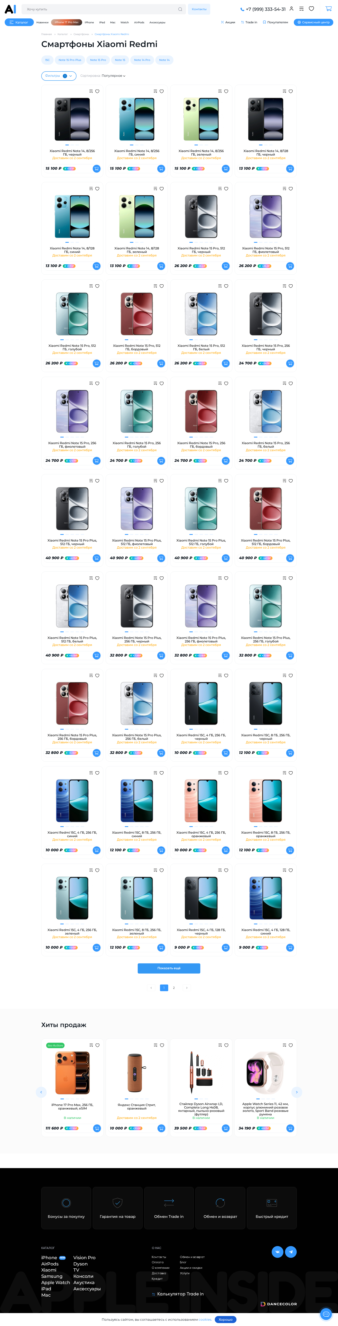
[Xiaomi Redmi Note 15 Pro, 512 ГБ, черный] (201, 219)
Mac (112, 22)
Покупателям (277, 22)
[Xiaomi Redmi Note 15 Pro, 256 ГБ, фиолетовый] (72, 414)
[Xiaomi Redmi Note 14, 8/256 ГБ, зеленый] (201, 122)
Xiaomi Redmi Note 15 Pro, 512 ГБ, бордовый (136, 347)
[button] (41, 1092)
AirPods (139, 22)
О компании (160, 1268)
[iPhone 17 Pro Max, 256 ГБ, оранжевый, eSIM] (72, 1075)
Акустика (83, 1282)
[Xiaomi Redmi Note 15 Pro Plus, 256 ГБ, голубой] (266, 608)
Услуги (185, 1273)
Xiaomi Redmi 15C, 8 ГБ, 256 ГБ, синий (136, 834)
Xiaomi (48, 1270)
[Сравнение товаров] (301, 9)
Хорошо (226, 1319)
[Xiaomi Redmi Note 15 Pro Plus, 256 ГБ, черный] (137, 608)
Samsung (52, 1276)
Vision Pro (84, 1257)
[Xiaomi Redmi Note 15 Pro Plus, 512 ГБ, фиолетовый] (137, 511)
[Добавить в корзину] (97, 1128)
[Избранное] (311, 9)
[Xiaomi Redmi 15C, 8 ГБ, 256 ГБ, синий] (137, 803)
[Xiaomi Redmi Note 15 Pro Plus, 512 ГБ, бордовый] (266, 511)
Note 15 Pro (98, 60)
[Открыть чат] (326, 1314)
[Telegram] (291, 1252)
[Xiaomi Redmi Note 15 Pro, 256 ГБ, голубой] (137, 414)
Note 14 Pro (142, 60)
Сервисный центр (316, 22)
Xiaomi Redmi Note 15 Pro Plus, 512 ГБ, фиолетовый (137, 542)
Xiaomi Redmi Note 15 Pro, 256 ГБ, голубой (137, 444)
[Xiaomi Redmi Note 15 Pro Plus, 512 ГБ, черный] (72, 511)
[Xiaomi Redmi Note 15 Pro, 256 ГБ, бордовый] (201, 414)
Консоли (83, 1276)
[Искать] (180, 9)
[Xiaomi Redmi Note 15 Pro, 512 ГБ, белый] (201, 316)
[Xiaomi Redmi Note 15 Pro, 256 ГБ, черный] (266, 316)
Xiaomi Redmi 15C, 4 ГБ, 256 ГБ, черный (201, 737)
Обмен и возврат (192, 1257)
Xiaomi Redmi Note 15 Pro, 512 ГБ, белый (201, 347)
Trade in (251, 22)
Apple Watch (55, 1282)
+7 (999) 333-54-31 (266, 9)
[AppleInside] (10, 9)
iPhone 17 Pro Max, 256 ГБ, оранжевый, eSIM (72, 1106)
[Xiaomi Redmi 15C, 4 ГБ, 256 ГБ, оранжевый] (201, 803)
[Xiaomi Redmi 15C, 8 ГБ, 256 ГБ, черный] (266, 706)
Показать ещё (169, 968)
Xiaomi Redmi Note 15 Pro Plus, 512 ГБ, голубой (201, 542)
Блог (183, 1262)
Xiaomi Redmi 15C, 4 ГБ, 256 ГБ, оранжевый (201, 834)
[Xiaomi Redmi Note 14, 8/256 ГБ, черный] (72, 122)
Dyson (80, 1264)
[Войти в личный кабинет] (291, 9)
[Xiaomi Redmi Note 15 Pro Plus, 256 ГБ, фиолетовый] (201, 608)
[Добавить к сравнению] (91, 91)
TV (76, 1270)
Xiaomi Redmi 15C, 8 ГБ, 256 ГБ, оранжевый (265, 834)
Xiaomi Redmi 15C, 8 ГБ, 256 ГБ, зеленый (136, 931)
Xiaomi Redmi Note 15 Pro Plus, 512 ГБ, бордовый (265, 542)
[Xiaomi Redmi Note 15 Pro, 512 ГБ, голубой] (72, 316)
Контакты (199, 9)
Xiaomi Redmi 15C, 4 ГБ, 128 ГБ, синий (265, 931)
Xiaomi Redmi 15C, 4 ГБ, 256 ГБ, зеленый (72, 931)
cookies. (205, 1319)
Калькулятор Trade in (180, 1294)
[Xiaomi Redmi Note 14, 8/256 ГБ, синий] (137, 122)
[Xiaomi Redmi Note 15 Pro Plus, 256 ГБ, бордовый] (72, 706)
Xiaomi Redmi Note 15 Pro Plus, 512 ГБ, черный (72, 542)
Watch (124, 22)
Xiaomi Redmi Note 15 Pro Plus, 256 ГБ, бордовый (72, 737)
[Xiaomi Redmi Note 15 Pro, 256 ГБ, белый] (266, 414)
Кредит (157, 1279)
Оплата (158, 1262)
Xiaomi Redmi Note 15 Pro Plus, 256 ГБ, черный (137, 639)
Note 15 (120, 60)
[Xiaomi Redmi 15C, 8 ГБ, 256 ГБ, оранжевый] (266, 803)
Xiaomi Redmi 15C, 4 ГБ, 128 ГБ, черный (201, 931)
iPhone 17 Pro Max (66, 22)
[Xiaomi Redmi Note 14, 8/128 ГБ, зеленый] (137, 219)
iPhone (89, 22)
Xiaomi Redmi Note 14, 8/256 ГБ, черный (72, 152)
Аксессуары (157, 22)
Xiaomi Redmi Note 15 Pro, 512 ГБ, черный (201, 250)
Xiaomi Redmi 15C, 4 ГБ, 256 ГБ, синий (72, 834)
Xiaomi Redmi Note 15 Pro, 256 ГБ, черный (266, 347)
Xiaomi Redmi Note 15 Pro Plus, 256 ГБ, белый (137, 737)
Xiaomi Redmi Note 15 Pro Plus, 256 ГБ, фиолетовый (201, 639)
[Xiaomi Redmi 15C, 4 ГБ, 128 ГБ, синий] (266, 901)
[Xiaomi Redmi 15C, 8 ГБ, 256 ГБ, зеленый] (137, 901)
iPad (102, 22)
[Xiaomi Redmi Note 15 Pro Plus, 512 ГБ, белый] (72, 608)
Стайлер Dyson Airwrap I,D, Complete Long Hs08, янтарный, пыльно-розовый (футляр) (201, 1109)
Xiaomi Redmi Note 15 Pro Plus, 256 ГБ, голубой (265, 639)
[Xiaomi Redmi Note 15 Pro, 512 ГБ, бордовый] (137, 316)
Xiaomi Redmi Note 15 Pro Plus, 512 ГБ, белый (72, 639)
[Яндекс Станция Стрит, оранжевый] (137, 1075)
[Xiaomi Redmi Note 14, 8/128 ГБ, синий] (72, 219)
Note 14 (164, 60)
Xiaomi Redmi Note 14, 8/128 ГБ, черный (266, 152)
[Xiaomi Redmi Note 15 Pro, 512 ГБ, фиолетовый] (266, 219)
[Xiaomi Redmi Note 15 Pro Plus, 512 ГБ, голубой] (201, 511)
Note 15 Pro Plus (70, 60)
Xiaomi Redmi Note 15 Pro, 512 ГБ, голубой (72, 347)
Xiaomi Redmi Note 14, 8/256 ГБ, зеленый (201, 152)
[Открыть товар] (97, 169)
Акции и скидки (191, 1268)
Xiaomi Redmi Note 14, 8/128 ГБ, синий (72, 250)
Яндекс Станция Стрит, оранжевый (137, 1106)
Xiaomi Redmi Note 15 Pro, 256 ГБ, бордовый (201, 444)
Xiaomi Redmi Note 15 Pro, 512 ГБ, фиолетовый (265, 250)
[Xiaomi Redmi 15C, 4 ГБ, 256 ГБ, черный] (201, 706)
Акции (230, 22)
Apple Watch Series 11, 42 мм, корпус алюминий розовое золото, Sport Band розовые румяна (265, 1109)
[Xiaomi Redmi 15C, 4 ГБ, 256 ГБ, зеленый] (72, 901)
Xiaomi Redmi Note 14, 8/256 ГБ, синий (136, 152)
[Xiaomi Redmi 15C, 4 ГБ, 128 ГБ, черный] (201, 901)
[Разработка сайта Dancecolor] (279, 1305)
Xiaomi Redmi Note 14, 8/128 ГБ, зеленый (136, 250)
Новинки (42, 22)
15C (47, 60)
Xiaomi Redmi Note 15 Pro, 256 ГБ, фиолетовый (72, 444)
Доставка (159, 1273)
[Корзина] (326, 8)
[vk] (277, 1252)
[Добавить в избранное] (97, 92)
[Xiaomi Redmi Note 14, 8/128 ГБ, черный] (266, 122)
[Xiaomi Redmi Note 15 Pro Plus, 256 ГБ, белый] (137, 706)
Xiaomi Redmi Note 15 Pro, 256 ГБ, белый (266, 444)
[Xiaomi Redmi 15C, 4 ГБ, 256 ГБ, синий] (72, 803)
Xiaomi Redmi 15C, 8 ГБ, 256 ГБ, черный (265, 737)
